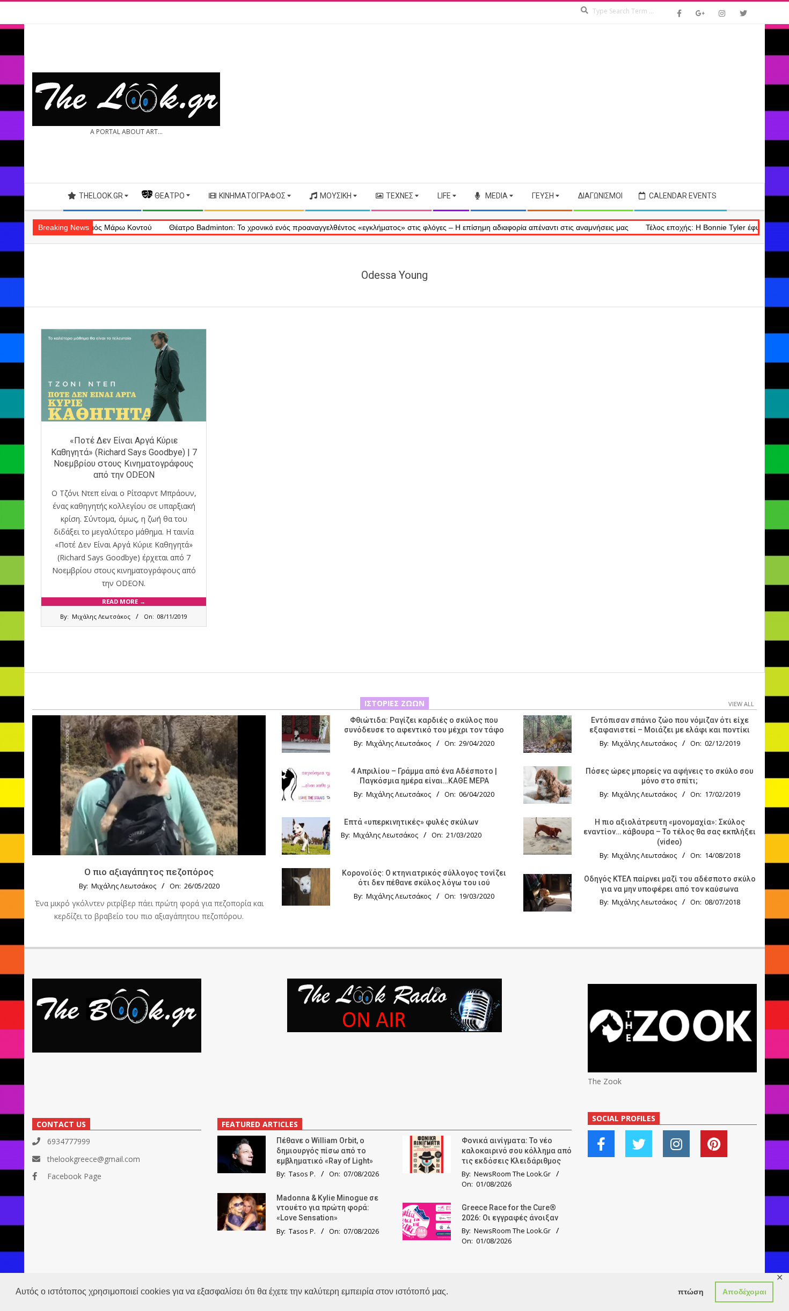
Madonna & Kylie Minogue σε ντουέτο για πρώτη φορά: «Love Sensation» (327, 1208)
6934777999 (68, 1141)
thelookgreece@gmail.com (93, 1159)
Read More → (123, 601)
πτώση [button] (691, 1291)
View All (741, 704)
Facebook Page (74, 1176)
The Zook (605, 1081)
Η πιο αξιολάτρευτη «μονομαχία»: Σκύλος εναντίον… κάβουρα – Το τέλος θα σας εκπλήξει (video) (669, 832)
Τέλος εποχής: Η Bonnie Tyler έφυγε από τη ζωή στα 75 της (683, 227)
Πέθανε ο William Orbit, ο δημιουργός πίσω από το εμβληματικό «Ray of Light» (324, 1150)
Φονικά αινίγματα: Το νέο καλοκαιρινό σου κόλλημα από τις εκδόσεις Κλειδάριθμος (517, 1150)
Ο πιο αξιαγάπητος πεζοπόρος (149, 871)
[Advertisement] (575, 103)
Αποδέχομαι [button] (744, 1291)
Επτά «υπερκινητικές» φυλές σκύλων (411, 822)
